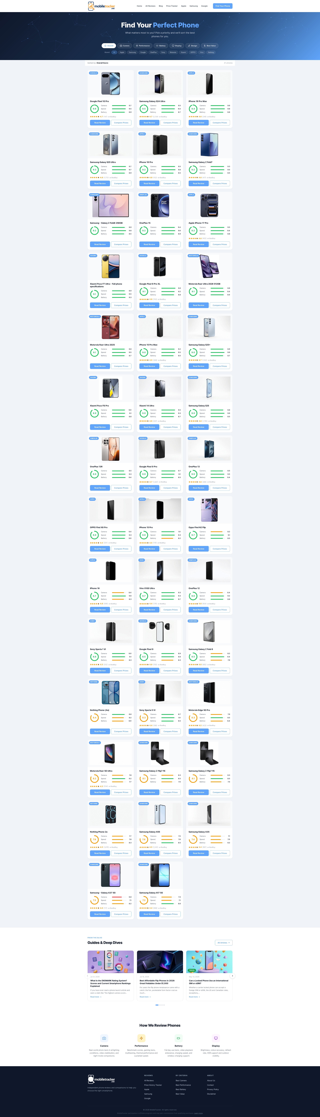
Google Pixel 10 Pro (99, 101)
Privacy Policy (213, 1089)
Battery (162, 46)
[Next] (232, 976)
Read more (94, 997)
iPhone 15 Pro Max (148, 345)
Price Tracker (172, 6)
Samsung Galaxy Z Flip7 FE (152, 771)
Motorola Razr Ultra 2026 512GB (204, 284)
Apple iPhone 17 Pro (198, 223)
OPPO (193, 52)
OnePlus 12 (194, 588)
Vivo (201, 52)
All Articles (222, 943)
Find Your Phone (223, 6)
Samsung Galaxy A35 (199, 832)
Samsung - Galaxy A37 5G (103, 892)
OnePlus (153, 52)
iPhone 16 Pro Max (198, 101)
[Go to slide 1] (157, 1005)
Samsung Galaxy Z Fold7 (200, 162)
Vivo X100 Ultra (147, 588)
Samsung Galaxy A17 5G (151, 892)
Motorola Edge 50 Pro (199, 710)
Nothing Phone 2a (98, 832)
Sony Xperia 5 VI (147, 710)
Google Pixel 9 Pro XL (149, 284)
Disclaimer (211, 1094)
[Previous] (87, 976)
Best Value (211, 46)
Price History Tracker (153, 1085)
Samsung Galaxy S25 (199, 405)
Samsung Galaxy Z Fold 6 (201, 649)
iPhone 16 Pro (146, 162)
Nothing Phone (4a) (99, 710)
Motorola (173, 52)
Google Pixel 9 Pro (148, 466)
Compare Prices (121, 123)
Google (204, 6)
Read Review (100, 123)
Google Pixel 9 (146, 649)
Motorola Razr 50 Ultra (101, 771)
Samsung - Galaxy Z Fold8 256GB (106, 223)
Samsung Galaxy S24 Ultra (152, 101)
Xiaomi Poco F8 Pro (99, 405)
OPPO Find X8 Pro (99, 527)
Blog (161, 6)
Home (139, 6)
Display (178, 46)
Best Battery (181, 1089)
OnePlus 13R (96, 466)
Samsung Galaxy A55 (149, 832)
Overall (110, 46)
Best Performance (183, 1085)
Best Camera (181, 1080)
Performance (144, 46)
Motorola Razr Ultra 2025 (102, 345)
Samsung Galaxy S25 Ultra (103, 162)
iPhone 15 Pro (146, 527)
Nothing (211, 52)
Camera (126, 46)
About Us (211, 1080)
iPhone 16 (95, 588)
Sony (163, 52)
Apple (183, 6)
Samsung (194, 6)
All (114, 52)
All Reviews (150, 6)
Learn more (198, 1113)
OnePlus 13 (194, 466)
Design (194, 46)
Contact (210, 1085)
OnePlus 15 (144, 223)
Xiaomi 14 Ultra (146, 405)
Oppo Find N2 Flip (197, 527)
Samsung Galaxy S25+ (199, 345)
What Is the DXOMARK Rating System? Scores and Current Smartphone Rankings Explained (110, 983)
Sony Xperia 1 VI (98, 649)
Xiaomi (183, 52)
